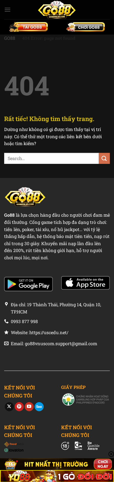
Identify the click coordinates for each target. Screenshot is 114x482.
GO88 (9, 38)
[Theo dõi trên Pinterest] (19, 407)
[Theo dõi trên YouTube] (29, 407)
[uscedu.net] (57, 9)
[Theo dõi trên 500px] (39, 407)
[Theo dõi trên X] (9, 407)
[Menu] (7, 9)
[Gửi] (104, 158)
